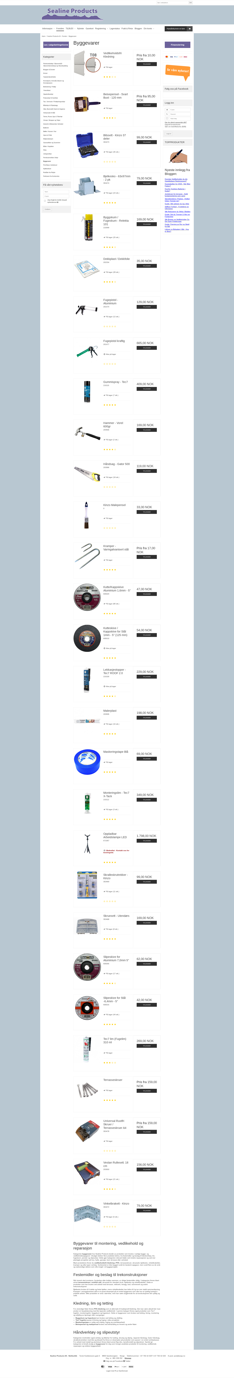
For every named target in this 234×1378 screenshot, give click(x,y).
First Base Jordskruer (50, 165)
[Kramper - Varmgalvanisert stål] (87, 556)
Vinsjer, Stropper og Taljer (51, 120)
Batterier (46, 128)
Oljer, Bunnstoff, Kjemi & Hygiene (54, 109)
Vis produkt (147, 64)
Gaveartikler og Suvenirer (51, 143)
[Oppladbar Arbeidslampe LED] (87, 844)
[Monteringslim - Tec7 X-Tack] (87, 803)
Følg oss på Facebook (114, 1361)
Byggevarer (47, 161)
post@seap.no (179, 1356)
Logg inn (168, 133)
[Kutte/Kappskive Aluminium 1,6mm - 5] (87, 597)
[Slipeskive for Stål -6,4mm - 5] (87, 1008)
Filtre (45, 150)
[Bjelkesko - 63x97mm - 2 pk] (87, 186)
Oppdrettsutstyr (48, 94)
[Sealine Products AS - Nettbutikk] (117, 15)
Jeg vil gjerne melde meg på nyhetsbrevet (58, 201)
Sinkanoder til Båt (49, 113)
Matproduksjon (48, 139)
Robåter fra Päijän (49, 172)
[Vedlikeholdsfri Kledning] (87, 63)
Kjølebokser (47, 169)
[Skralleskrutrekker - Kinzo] (87, 885)
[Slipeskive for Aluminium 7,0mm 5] (87, 967)
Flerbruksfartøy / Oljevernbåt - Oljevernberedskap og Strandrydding (55, 65)
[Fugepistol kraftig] (87, 351)
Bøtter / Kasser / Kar (49, 131)
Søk (190, 2)
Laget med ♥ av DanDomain (117, 1371)
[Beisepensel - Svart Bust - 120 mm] (87, 104)
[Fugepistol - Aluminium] (87, 310)
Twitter (127, 1361)
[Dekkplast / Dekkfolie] (87, 269)
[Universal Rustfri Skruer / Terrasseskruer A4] (87, 1131)
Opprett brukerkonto (172, 124)
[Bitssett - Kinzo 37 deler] (87, 145)
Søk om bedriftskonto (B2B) (175, 127)
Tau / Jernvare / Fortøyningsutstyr (54, 101)
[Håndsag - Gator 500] (87, 474)
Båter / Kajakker (48, 146)
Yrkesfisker (47, 90)
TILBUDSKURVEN (49, 77)
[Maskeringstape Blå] (87, 762)
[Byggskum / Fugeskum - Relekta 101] (87, 227)
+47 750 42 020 (146, 1356)
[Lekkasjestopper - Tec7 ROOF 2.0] (87, 680)
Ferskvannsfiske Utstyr (50, 157)
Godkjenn (47, 209)
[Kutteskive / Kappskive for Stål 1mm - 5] (87, 638)
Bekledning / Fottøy (49, 87)
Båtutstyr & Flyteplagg (50, 105)
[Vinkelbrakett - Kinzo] (87, 1213)
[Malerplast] (87, 721)
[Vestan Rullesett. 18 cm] (87, 1172)
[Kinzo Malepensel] (87, 515)
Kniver (45, 73)
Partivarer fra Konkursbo (51, 176)
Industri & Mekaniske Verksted (53, 124)
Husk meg (174, 118)
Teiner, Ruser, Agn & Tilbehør (52, 116)
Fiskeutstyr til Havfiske (50, 98)
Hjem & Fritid (47, 135)
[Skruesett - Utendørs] (87, 926)
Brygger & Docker (49, 69)
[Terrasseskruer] (87, 1090)
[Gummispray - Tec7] (87, 392)
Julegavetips (47, 154)
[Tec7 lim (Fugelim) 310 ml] (87, 1049)
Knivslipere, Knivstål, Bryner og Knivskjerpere (53, 82)
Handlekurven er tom (176, 29)
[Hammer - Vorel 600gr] (87, 433)
